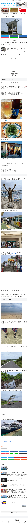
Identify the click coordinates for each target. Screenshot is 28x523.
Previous (0, 11)
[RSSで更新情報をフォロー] (20, 459)
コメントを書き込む (14, 512)
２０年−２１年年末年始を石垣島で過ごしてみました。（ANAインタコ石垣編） (13, 441)
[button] (23, 37)
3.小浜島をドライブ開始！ (14, 75)
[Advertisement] (14, 64)
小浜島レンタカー (13, 253)
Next (27, 11)
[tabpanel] (5, 11)
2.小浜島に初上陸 (13, 74)
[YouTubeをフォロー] (20, 457)
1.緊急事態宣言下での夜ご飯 (14, 73)
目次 (13, 71)
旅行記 (2, 446)
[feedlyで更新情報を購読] (7, 459)
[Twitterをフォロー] (7, 457)
